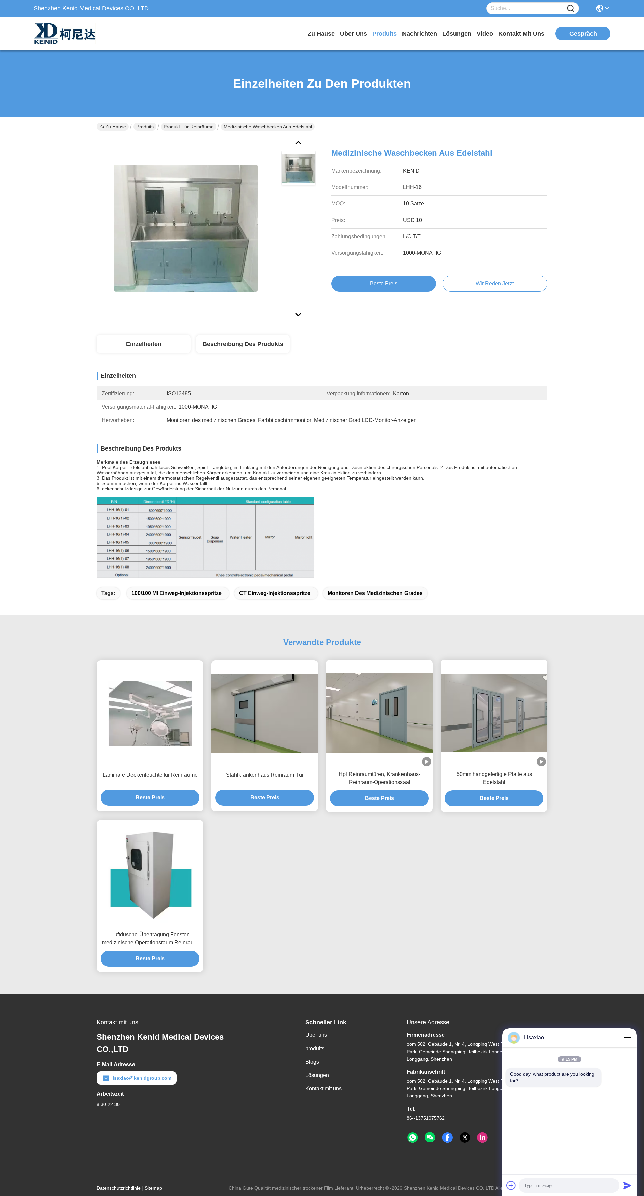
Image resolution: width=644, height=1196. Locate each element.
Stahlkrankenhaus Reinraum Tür (265, 775)
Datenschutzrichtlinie (119, 1188)
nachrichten (419, 33)
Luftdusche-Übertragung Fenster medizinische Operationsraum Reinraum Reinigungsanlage (150, 939)
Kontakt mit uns (323, 1088)
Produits (145, 126)
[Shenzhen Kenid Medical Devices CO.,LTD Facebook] (447, 1138)
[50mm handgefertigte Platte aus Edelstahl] (494, 713)
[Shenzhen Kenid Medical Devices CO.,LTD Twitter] (465, 1138)
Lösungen (317, 1075)
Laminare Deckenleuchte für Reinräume (150, 775)
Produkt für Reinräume (189, 126)
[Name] (571, 8)
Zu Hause (321, 33)
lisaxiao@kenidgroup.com (141, 1078)
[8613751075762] (413, 1138)
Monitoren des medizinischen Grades (375, 593)
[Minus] (627, 1038)
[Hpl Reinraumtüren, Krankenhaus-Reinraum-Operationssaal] (379, 713)
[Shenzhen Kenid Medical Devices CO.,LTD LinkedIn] (482, 1138)
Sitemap (153, 1188)
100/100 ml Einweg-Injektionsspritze (176, 593)
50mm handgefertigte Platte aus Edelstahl (494, 778)
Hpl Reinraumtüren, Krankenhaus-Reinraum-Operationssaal (379, 778)
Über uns (353, 33)
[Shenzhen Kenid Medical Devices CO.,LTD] (70, 33)
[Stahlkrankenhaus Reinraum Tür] (264, 714)
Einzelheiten (143, 344)
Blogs (312, 1062)
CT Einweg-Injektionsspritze (274, 593)
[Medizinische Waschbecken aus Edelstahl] (186, 228)
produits (384, 33)
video (485, 33)
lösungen (456, 33)
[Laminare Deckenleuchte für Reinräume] (150, 713)
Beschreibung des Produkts (243, 344)
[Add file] (511, 1185)
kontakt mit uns (521, 33)
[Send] (627, 1185)
